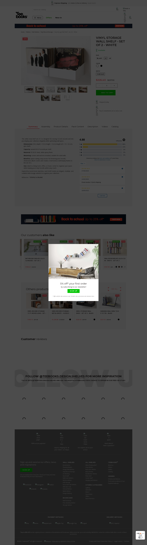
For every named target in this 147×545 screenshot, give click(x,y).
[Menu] (144, 532)
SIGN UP (73, 291)
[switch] (140, 537)
